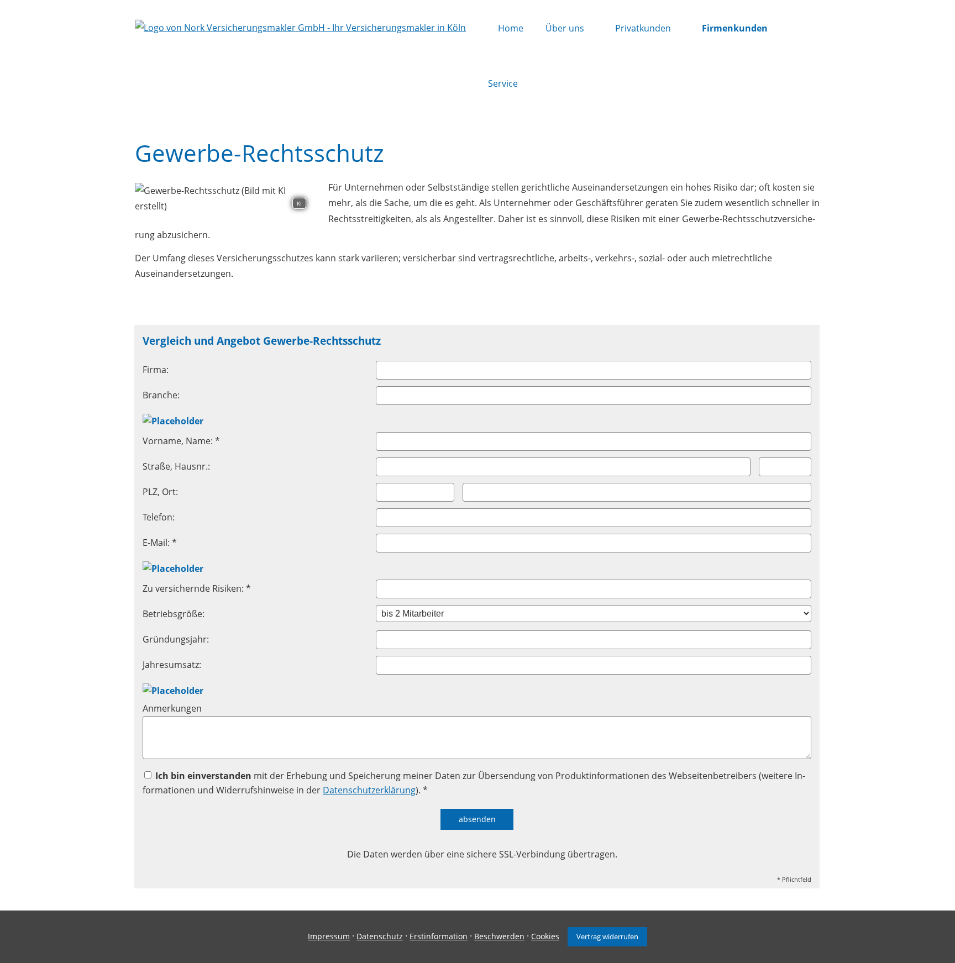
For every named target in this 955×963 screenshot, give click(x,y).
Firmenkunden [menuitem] (735, 28)
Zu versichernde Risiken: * (197, 588)
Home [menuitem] (510, 28)
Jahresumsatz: (172, 665)
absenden (477, 819)
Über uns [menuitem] (564, 28)
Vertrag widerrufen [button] (607, 936)
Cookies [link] (545, 936)
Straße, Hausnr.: (176, 466)
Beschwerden (499, 936)
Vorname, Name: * (181, 441)
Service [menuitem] (503, 83)
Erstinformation (439, 936)
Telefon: (159, 517)
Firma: (156, 370)
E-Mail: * (160, 542)
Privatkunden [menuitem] (643, 28)
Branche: (161, 395)
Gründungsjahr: (176, 639)
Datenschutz (379, 936)
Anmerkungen (172, 708)
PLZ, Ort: (160, 492)
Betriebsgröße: (173, 614)
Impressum (329, 936)
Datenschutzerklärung (369, 790)
